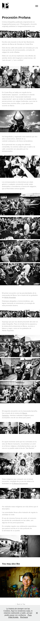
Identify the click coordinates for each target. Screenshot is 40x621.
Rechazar (24, 617)
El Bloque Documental (20, 483)
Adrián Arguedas (10, 297)
